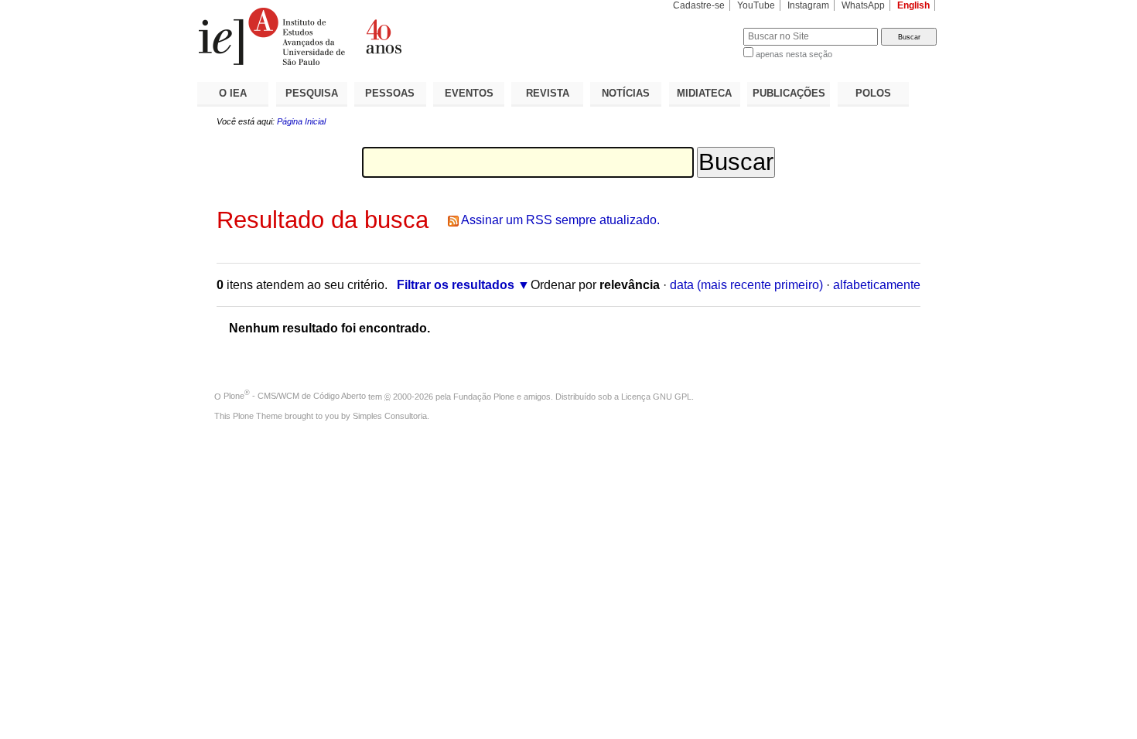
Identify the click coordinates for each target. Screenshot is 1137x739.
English (913, 5)
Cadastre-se (699, 5)
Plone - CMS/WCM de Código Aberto (295, 395)
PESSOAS (390, 93)
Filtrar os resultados (455, 284)
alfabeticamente (876, 284)
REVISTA (547, 93)
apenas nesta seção (794, 54)
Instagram (808, 5)
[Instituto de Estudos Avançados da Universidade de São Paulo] (382, 36)
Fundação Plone (483, 395)
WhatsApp (863, 5)
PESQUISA (311, 93)
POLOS (873, 93)
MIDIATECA (704, 93)
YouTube (756, 5)
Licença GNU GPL (656, 395)
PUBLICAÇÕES (789, 93)
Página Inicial (301, 121)
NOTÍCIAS (626, 93)
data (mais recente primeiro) (746, 284)
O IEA (233, 93)
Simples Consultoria (390, 416)
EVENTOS (469, 93)
